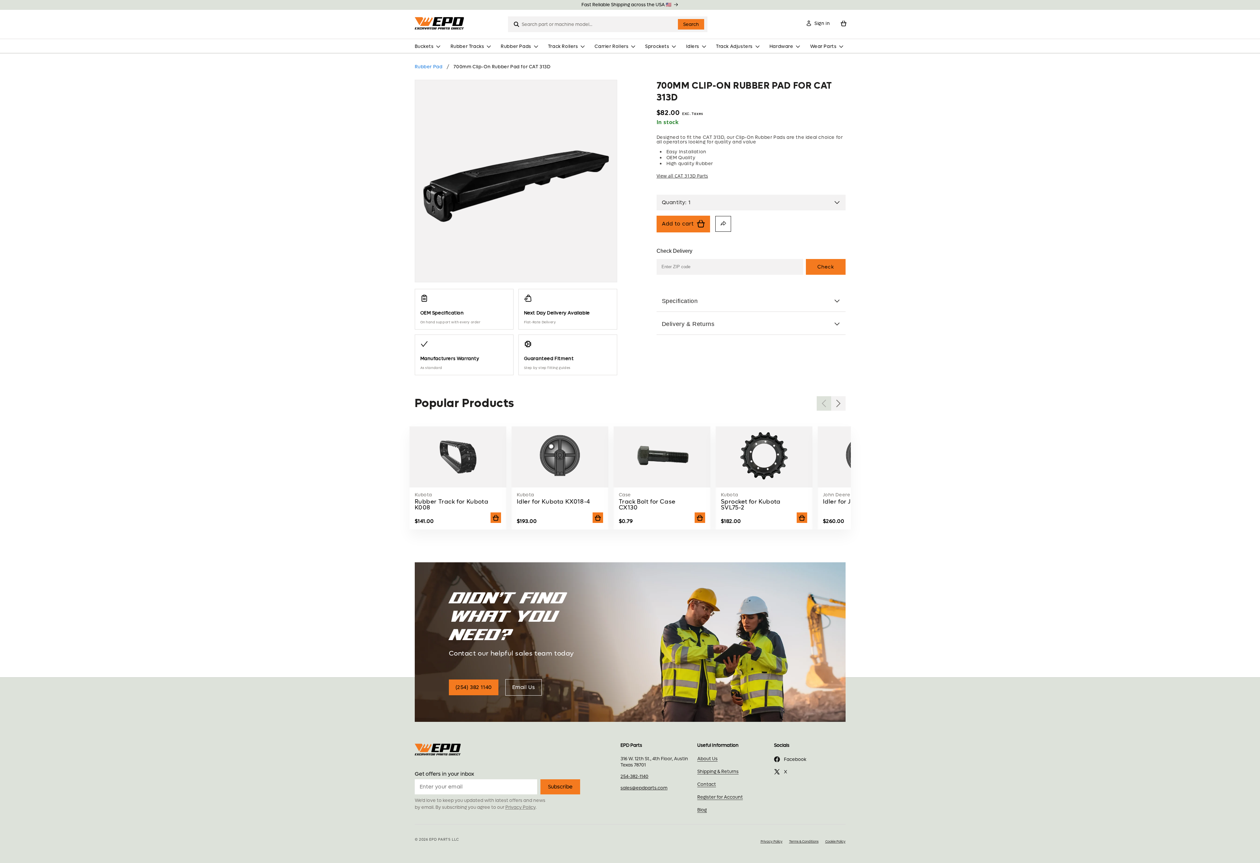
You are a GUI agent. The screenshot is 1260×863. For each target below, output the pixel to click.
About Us (707, 759)
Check (825, 267)
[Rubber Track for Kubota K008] (458, 482)
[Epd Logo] (441, 23)
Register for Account (720, 797)
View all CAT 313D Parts (682, 176)
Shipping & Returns (718, 771)
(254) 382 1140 (473, 687)
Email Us (523, 687)
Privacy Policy (520, 807)
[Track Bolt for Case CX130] (662, 482)
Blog (702, 810)
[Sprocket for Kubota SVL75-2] (764, 482)
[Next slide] (838, 403)
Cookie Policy (835, 841)
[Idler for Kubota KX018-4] (560, 482)
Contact (706, 784)
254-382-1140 (634, 776)
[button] (429, 46)
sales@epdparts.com (643, 788)
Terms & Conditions (804, 841)
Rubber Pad (429, 67)
